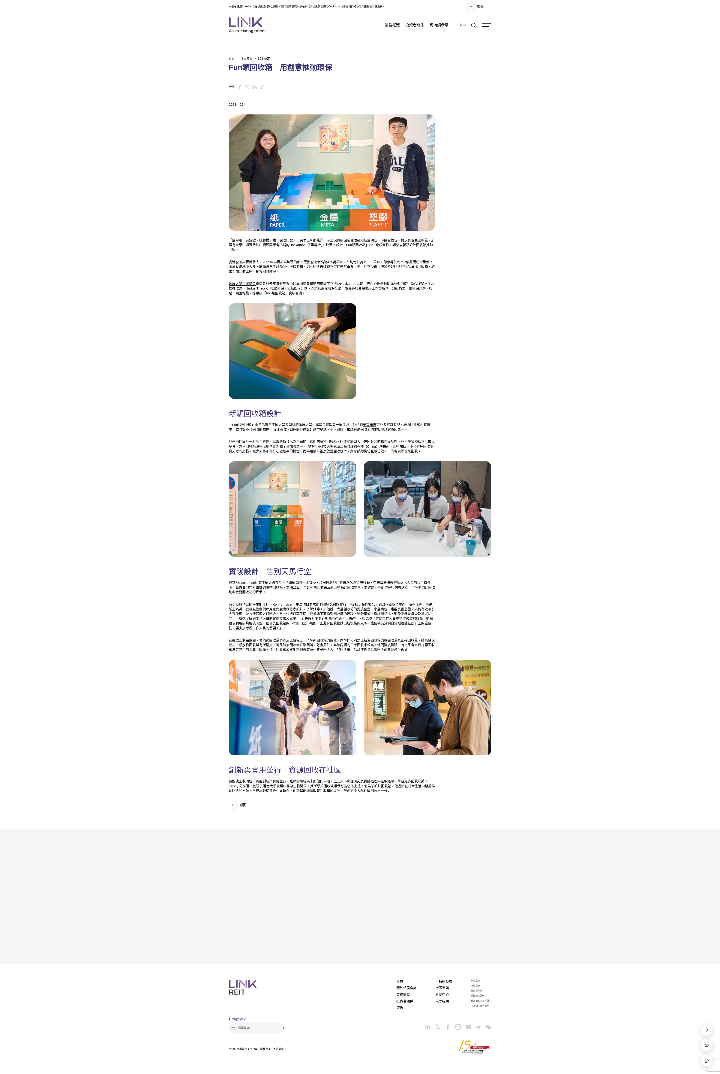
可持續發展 (439, 25)
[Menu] (486, 25)
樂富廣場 (369, 425)
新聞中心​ (442, 995)
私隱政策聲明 (364, 6)
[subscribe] (706, 1030)
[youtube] (466, 1025)
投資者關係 (414, 25)
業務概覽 (392, 25)
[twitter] (435, 1025)
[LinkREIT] (243, 987)
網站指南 (475, 980)
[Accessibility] (706, 1060)
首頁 (232, 58)
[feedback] (706, 1045)
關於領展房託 (406, 988)
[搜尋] (473, 25)
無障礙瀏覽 (476, 991)
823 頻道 (264, 58)
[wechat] (486, 1025)
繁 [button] (461, 25)
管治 (399, 1008)
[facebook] (446, 1025)
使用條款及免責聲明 (481, 1001)
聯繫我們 (475, 985)
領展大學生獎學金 (242, 284)
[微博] (476, 1025)
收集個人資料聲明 (480, 1006)
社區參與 (246, 58)
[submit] (282, 1028)
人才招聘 (442, 1001)
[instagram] (456, 1025)
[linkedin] (427, 1025)
